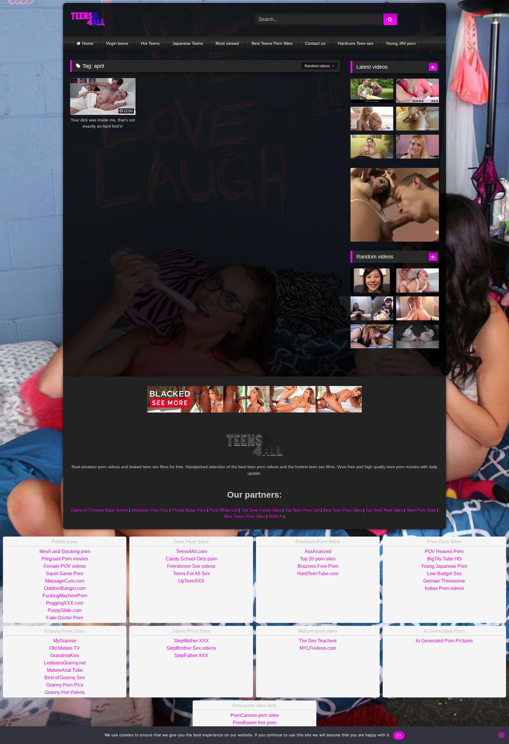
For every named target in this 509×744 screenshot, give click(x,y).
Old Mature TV (64, 648)
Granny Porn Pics (64, 684)
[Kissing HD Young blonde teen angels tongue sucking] (372, 119)
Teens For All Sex (191, 573)
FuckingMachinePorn (64, 595)
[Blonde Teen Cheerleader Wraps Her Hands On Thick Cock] (372, 147)
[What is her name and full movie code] (372, 280)
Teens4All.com (191, 551)
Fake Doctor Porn (64, 617)
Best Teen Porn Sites (342, 510)
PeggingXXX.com (64, 603)
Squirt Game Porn (64, 573)
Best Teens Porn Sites (272, 43)
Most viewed (227, 43)
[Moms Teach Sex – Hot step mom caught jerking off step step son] (417, 91)
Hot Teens (150, 43)
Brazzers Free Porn (318, 566)
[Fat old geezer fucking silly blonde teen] (372, 91)
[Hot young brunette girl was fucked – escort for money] (417, 336)
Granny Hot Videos (65, 692)
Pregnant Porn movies (65, 558)
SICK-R (275, 516)
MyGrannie (64, 640)
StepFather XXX (191, 655)
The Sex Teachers (318, 640)
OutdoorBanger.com (65, 588)
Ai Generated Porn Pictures (444, 640)
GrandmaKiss (64, 655)
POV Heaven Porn (444, 551)
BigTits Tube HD (444, 558)
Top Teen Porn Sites (384, 510)
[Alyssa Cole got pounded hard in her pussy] (417, 280)
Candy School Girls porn (191, 558)
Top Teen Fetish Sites (261, 510)
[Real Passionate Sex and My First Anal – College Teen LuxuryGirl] (417, 308)
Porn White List (223, 510)
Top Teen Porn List (302, 510)
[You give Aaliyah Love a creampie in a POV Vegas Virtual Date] (417, 119)
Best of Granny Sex (64, 677)
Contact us (315, 43)
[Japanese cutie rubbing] (372, 308)
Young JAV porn (401, 43)
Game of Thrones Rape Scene (99, 510)
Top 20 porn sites (318, 558)
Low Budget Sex (444, 573)
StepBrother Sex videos (191, 648)
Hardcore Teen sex (355, 43)
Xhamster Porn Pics (149, 510)
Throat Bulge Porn (189, 510)
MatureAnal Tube (65, 670)
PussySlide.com (65, 610)
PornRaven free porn (254, 722)
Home (87, 43)
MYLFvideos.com (318, 648)
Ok (398, 735)
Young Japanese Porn (444, 566)
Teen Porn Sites (421, 510)
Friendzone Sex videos (191, 566)
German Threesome (444, 580)
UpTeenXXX (191, 580)
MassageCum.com (64, 580)
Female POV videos (65, 566)
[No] (502, 735)
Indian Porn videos (444, 588)
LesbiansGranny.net (65, 662)
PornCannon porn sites (254, 715)
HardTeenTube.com (317, 573)
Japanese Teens (187, 43)
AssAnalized (318, 551)
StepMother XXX (191, 640)
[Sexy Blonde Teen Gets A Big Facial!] (417, 147)
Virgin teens (117, 43)
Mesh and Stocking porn (64, 551)
